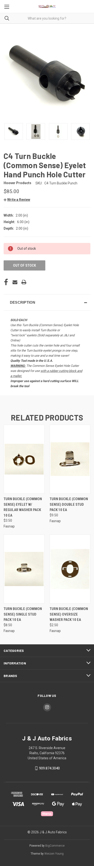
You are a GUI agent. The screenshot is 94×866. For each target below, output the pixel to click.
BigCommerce (55, 845)
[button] (17, 200)
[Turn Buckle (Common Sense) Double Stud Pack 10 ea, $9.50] (70, 459)
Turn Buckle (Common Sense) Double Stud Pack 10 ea (69, 504)
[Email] (15, 282)
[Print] (23, 282)
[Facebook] (6, 282)
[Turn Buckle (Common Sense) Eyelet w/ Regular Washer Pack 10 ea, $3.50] (24, 459)
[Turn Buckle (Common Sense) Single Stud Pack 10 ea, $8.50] (24, 568)
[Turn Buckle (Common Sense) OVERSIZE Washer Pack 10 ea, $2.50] (70, 568)
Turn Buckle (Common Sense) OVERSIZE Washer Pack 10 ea (69, 614)
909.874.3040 (49, 768)
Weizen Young (54, 853)
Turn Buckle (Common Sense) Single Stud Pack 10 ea (23, 614)
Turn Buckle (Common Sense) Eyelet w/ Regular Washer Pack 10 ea (23, 507)
